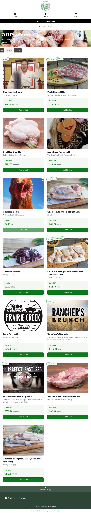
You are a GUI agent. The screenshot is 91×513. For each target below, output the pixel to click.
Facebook (11, 498)
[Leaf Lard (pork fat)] (67, 133)
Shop (15, 16)
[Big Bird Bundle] (23, 133)
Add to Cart (23, 110)
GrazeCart (57, 511)
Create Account (49, 21)
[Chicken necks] (23, 193)
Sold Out (23, 230)
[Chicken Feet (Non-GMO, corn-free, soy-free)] (23, 440)
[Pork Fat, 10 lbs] (23, 315)
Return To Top (45, 490)
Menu (75, 16)
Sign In (45, 16)
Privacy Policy (52, 506)
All (2, 50)
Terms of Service (40, 506)
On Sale (9, 50)
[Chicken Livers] (23, 253)
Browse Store (44, 27)
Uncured (17, 50)
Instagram (24, 498)
